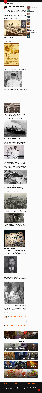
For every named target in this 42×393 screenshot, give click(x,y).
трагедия (24, 325)
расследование (15, 325)
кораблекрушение (8, 325)
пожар (12, 325)
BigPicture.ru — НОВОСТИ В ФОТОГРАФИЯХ (32, 384)
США (21, 325)
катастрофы (11, 3)
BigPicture (8, 3)
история (8, 324)
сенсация (19, 325)
